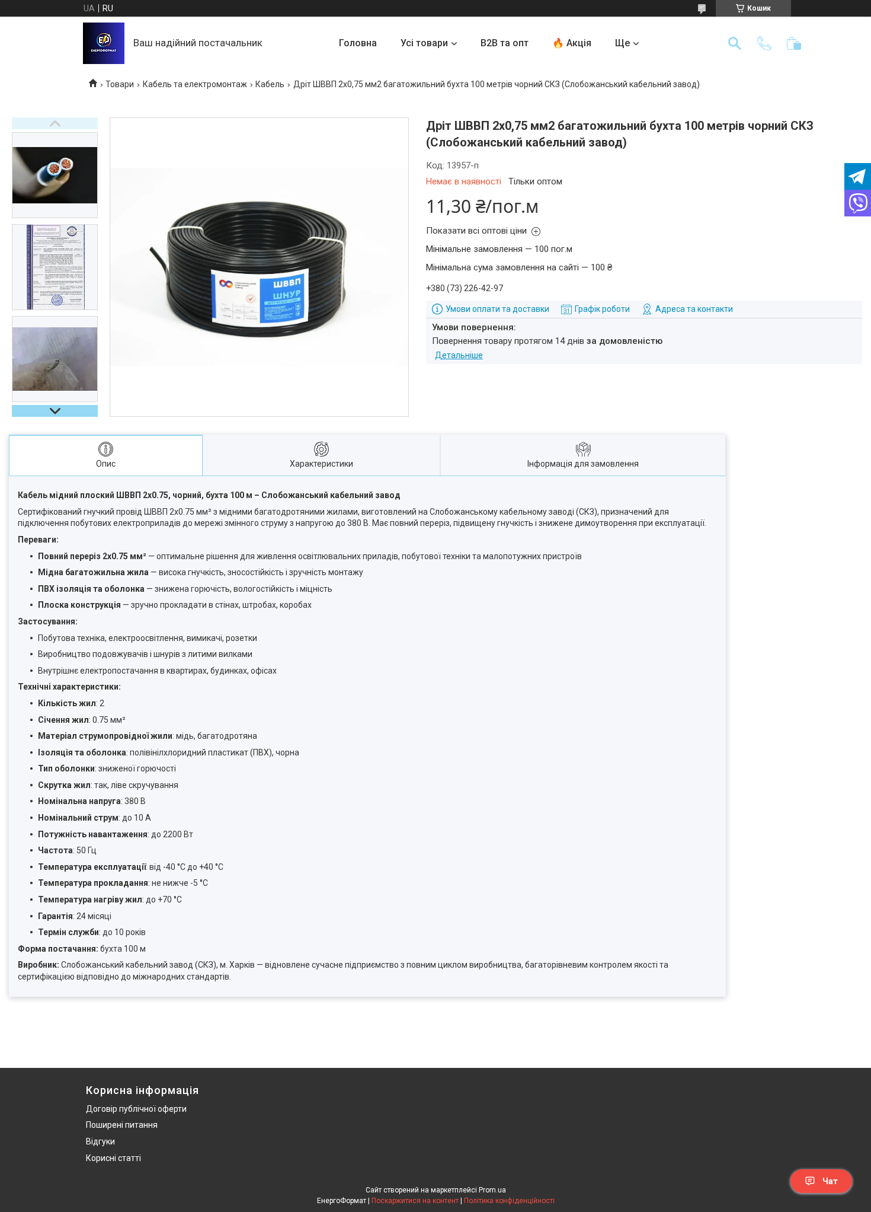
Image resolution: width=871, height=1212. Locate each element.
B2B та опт (505, 43)
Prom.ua (492, 1190)
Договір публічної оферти (136, 1109)
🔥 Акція (571, 43)
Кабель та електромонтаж (195, 84)
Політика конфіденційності (509, 1201)
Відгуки (100, 1141)
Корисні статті (113, 1158)
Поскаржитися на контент (415, 1201)
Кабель (269, 84)
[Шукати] (735, 43)
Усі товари (424, 43)
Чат (830, 1181)
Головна (358, 43)
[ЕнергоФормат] (103, 43)
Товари (119, 84)
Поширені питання (122, 1125)
